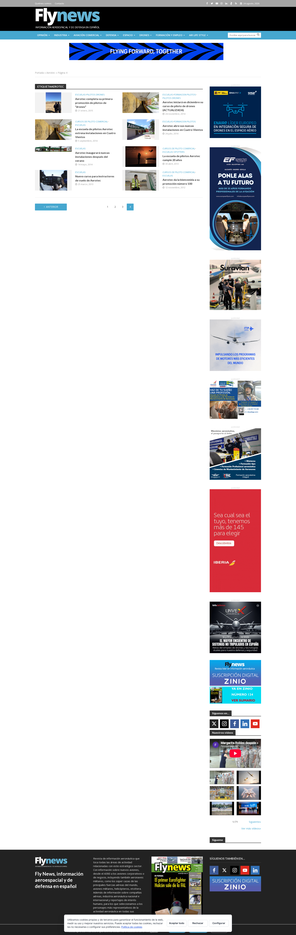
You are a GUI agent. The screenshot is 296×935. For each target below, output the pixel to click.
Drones (144, 35)
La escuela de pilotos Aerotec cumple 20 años (181, 158)
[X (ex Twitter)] (214, 723)
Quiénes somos (43, 3)
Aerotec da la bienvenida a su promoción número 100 (181, 181)
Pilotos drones (96, 94)
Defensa (111, 35)
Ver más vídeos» (251, 828)
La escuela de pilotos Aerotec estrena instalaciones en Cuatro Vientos (95, 133)
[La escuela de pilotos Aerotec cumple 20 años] (140, 156)
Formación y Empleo (169, 35)
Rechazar (197, 923)
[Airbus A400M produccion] (222, 793)
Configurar (218, 923)
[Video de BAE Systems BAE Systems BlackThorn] (249, 777)
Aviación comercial (86, 35)
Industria (60, 35)
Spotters (179, 152)
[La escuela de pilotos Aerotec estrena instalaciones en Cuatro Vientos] (53, 129)
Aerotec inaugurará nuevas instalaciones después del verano (92, 156)
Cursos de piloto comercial (91, 121)
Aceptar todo (176, 923)
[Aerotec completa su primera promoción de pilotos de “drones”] (53, 102)
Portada (39, 72)
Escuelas (80, 94)
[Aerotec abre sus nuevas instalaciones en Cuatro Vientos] (141, 129)
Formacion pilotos (185, 94)
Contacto (59, 3)
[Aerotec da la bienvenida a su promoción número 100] (140, 180)
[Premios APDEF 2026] (249, 809)
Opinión (42, 35)
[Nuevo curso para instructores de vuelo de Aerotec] (53, 180)
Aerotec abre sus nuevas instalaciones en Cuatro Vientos (183, 127)
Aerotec (50, 72)
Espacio (128, 35)
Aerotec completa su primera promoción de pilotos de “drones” (94, 102)
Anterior (52, 206)
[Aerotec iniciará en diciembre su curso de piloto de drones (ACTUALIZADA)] (140, 102)
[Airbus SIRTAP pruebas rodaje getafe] (222, 809)
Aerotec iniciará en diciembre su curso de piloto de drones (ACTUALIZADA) (183, 106)
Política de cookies (131, 926)
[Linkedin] (245, 723)
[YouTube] (255, 723)
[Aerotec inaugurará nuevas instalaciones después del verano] (53, 149)
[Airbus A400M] (249, 793)
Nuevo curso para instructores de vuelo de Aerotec (94, 178)
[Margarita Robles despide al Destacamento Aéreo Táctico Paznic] (222, 777)
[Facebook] (234, 723)
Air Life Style (197, 35)
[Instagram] (224, 723)
